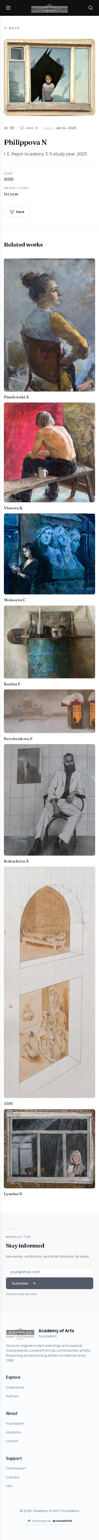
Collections (15, 1387)
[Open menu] (8, 7)
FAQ (9, 1485)
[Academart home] (49, 8)
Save (20, 211)
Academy (13, 1432)
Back (14, 28)
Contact (12, 1477)
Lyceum (12, 1440)
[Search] (90, 7)
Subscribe (20, 1283)
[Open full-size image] (49, 77)
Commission (16, 1468)
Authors (12, 1396)
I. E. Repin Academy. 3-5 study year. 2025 (45, 154)
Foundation (15, 1423)
